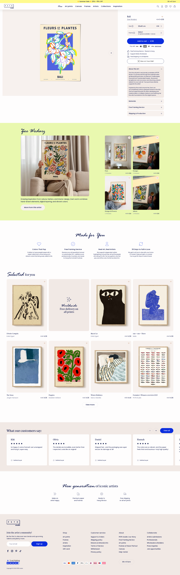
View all (167, 430)
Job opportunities (154, 549)
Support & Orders (97, 537)
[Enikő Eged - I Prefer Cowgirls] (27, 305)
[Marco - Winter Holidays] (111, 367)
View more (90, 404)
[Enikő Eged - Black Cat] (111, 305)
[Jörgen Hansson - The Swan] (27, 367)
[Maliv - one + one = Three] (153, 305)
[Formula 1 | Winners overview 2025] (153, 367)
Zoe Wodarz (132, 19)
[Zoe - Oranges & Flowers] (118, 193)
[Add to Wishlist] (162, 16)
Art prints (69, 6)
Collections (106, 6)
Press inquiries (152, 546)
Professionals (152, 540)
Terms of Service (97, 546)
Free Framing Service (136, 107)
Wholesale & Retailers (155, 543)
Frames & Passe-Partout (128, 546)
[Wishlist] (170, 6)
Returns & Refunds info (99, 543)
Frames (87, 6)
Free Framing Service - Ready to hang (142, 51)
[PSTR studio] (9, 6)
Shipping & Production (137, 113)
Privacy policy (96, 552)
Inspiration (117, 6)
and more (158, 46)
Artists (96, 6)
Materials (132, 101)
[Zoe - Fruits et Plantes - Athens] (146, 193)
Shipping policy (96, 540)
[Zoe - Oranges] (146, 152)
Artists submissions (154, 537)
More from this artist (32, 207)
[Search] (158, 6)
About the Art (134, 69)
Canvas (78, 6)
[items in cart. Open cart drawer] (174, 6)
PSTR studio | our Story (127, 537)
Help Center (123, 552)
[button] (145, 26)
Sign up (39, 544)
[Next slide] (111, 52)
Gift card (66, 549)
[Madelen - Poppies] (69, 367)
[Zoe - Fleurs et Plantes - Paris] (118, 152)
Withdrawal (95, 549)
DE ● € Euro (172, 1)
